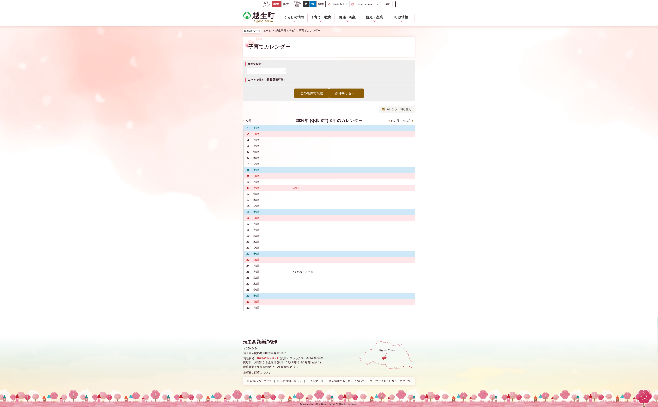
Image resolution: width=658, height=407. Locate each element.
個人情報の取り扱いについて (346, 381)
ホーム (267, 30)
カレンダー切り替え (398, 109)
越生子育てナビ (285, 30)
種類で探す (254, 63)
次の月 (407, 120)
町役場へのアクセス (259, 381)
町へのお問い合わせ (289, 381)
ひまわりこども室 (302, 271)
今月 (248, 120)
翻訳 (388, 4)
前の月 (395, 120)
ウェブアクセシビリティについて (390, 381)
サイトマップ (315, 381)
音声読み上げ (340, 4)
